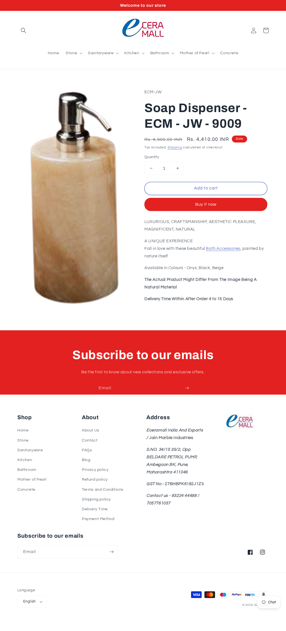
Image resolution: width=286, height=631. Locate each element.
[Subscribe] (187, 388)
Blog (86, 460)
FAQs (87, 450)
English (29, 601)
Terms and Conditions (102, 490)
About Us (90, 430)
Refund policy (95, 479)
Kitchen (24, 460)
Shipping (175, 147)
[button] (23, 30)
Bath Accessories (223, 248)
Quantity (151, 157)
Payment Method (98, 519)
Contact (89, 440)
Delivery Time (95, 509)
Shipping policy (96, 499)
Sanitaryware (30, 450)
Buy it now (205, 204)
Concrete (26, 490)
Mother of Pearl (32, 479)
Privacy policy (95, 470)
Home (22, 430)
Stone (23, 440)
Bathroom (26, 470)
